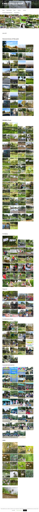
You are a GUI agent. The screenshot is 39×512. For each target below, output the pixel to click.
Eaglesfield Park (12, 3)
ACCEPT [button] (25, 510)
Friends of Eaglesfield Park (7, 12)
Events (19, 10)
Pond (14, 10)
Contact (24, 10)
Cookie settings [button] (19, 510)
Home (3, 10)
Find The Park (8, 10)
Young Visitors (16, 12)
